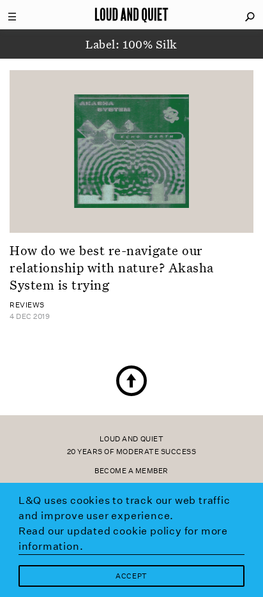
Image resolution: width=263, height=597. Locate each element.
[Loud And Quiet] (131, 14)
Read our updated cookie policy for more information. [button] (123, 538)
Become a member (131, 471)
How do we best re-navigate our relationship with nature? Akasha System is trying (112, 267)
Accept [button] (131, 576)
